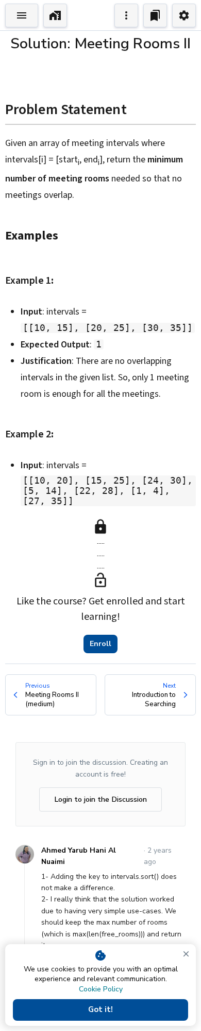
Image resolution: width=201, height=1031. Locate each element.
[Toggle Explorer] (21, 15)
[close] (186, 954)
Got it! (100, 1009)
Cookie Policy (101, 989)
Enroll (100, 644)
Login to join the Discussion (100, 799)
